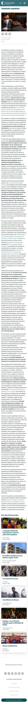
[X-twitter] (5, 673)
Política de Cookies (14, 691)
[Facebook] (22, 673)
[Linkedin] (12, 673)
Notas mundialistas (9, 646)
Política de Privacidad (14, 687)
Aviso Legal (14, 683)
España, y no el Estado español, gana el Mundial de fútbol (12, 623)
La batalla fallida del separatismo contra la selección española (10, 532)
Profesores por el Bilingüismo (16, 238)
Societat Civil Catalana (13, 242)
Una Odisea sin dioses (10, 600)
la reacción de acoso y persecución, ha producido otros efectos (13, 109)
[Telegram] (15, 673)
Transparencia (14, 695)
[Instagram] (9, 673)
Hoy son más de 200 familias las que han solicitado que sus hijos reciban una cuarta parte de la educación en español (14, 113)
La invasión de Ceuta (10, 579)
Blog (2, 41)
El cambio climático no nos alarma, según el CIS (12, 557)
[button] (20, 3)
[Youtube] (19, 673)
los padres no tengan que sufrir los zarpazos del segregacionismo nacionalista (12, 252)
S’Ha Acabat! (12, 244)
